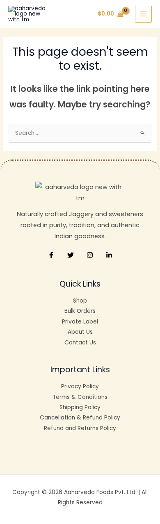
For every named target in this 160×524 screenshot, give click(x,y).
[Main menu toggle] (143, 14)
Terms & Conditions (80, 397)
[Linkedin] (109, 255)
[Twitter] (71, 255)
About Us (80, 332)
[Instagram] (90, 255)
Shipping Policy (80, 407)
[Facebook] (51, 255)
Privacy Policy (80, 386)
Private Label (80, 322)
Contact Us (80, 342)
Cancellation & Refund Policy (80, 417)
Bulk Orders (80, 311)
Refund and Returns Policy (80, 428)
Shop (80, 301)
